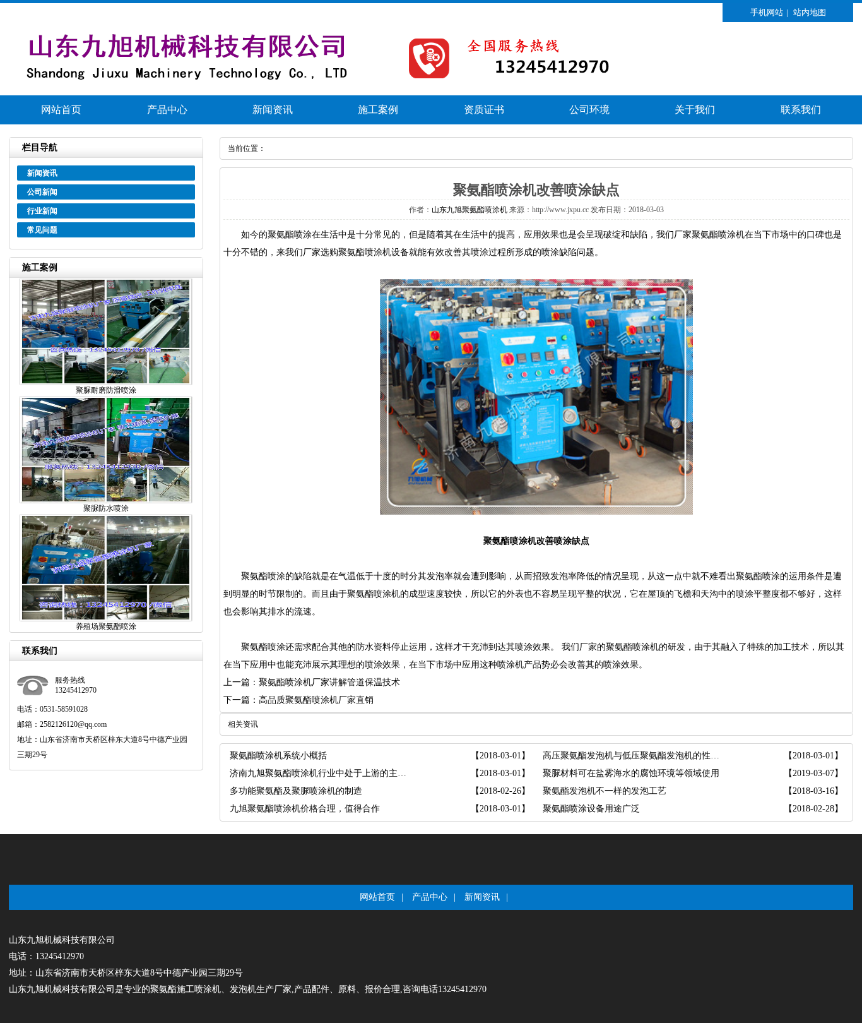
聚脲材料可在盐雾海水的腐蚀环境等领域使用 (631, 773)
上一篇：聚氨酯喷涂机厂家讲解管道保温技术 (311, 682)
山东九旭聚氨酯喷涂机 (469, 209)
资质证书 (484, 109)
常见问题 (42, 229)
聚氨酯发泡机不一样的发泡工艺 (604, 791)
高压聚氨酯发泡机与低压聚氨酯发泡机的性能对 (633, 755)
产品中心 (167, 109)
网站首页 (61, 109)
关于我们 (695, 109)
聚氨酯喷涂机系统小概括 (278, 755)
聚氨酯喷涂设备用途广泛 (591, 808)
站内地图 (809, 12)
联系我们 (801, 109)
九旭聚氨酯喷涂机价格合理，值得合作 (305, 808)
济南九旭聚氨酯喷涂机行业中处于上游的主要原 (320, 773)
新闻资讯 (272, 109)
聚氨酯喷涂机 (718, 234)
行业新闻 (42, 210)
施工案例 (378, 109)
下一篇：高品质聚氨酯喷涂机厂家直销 (298, 700)
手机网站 (766, 12)
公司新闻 (42, 192)
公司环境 (589, 109)
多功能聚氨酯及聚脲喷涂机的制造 (296, 791)
